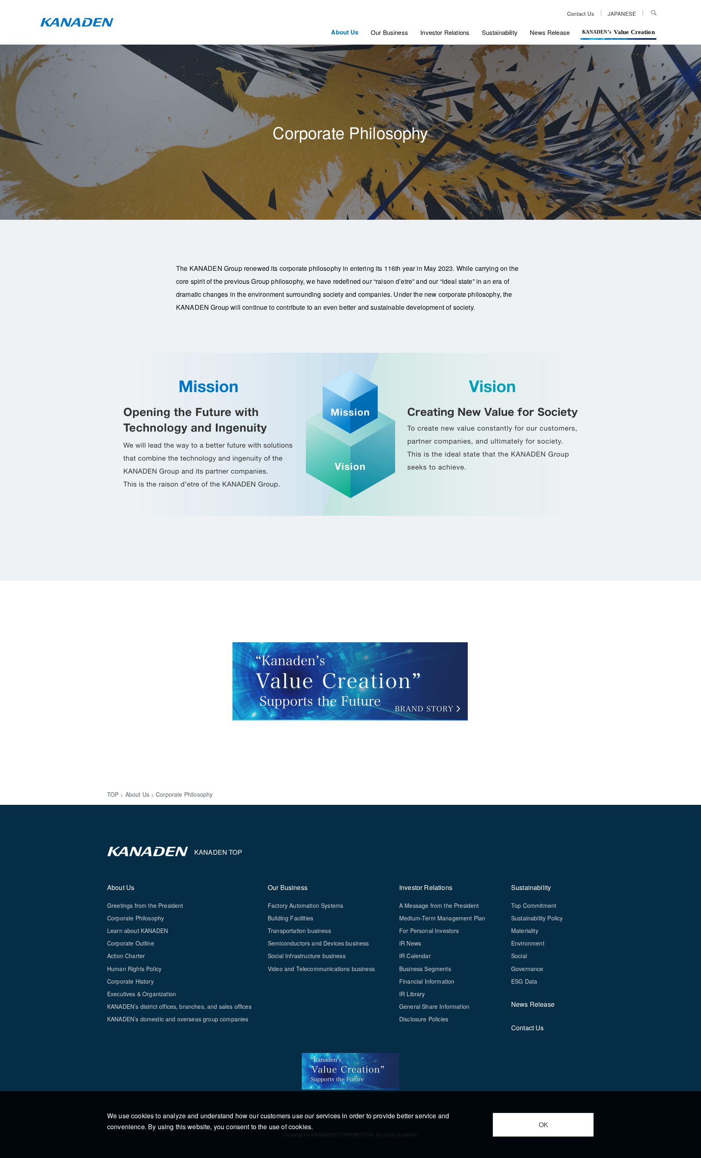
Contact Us (580, 13)
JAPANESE (622, 13)
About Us (344, 32)
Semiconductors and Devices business (318, 943)
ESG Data (524, 981)
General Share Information (434, 1006)
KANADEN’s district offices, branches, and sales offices (179, 1006)
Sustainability (500, 32)
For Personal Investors (429, 930)
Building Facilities (290, 918)
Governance (527, 969)
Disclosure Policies (423, 1019)
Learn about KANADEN (137, 930)
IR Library (412, 994)
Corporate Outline (130, 943)
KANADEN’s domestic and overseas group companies (178, 1019)
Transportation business (299, 930)
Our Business (389, 32)
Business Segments (425, 969)
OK (543, 1124)
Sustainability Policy (537, 918)
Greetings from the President (145, 905)
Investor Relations (444, 32)
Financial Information (426, 981)
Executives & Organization (141, 994)
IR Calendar (415, 956)
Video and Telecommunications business (321, 969)
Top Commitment (533, 905)
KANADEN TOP (218, 852)
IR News (410, 943)
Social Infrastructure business (307, 956)
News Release (550, 32)
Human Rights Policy (134, 969)
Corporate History (130, 981)
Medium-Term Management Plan (442, 918)
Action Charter (126, 956)
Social (519, 956)
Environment (527, 943)
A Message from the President (439, 905)
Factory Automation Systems (305, 905)
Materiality (524, 930)
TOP (112, 794)
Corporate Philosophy (135, 918)
